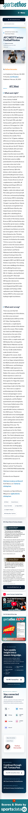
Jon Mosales (14, 77)
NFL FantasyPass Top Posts (10, 513)
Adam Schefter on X (11, 553)
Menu (23, 13)
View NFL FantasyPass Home (13, 772)
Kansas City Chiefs (8, 505)
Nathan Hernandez (11, 69)
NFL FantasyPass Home (15, 19)
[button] (2, 2)
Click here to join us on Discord (12, 481)
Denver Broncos (14, 501)
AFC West (6, 501)
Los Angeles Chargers (8, 509)
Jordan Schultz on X (11, 583)
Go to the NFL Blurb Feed (13, 587)
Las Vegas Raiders (18, 505)
